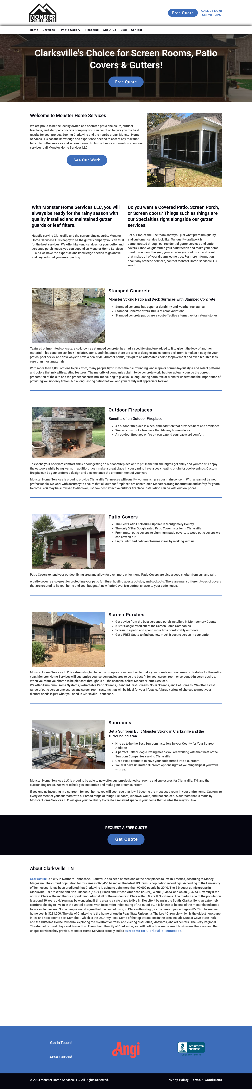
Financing (92, 29)
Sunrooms (120, 722)
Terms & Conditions (206, 1080)
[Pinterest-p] (68, 1050)
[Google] (47, 1050)
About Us (109, 29)
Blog (124, 29)
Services (49, 29)
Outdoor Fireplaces (130, 410)
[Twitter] (75, 1050)
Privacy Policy (177, 1080)
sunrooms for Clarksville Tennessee (153, 931)
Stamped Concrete (130, 291)
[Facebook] (54, 1050)
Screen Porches (127, 614)
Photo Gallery (71, 29)
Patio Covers (123, 517)
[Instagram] (61, 1050)
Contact (136, 29)
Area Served (60, 1057)
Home (34, 29)
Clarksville (38, 879)
